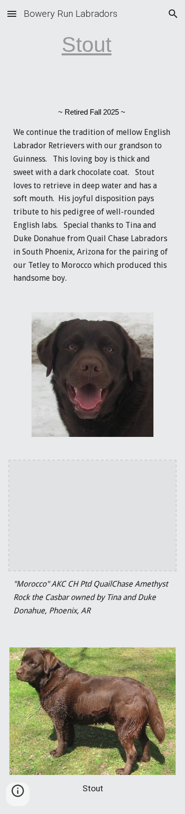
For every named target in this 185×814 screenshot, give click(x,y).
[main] (92, 45)
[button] (12, 13)
